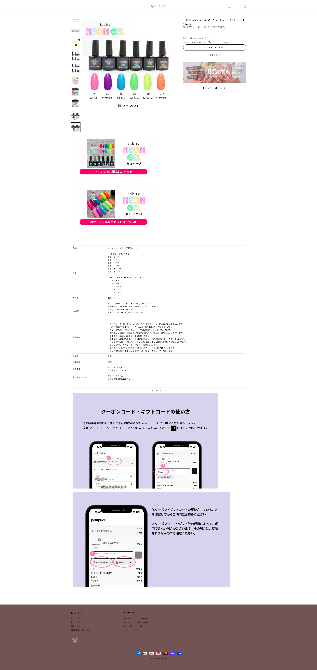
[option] (128, 65)
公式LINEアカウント (132, 630)
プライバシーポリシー (79, 618)
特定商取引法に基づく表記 (81, 630)
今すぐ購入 (215, 55)
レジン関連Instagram (133, 626)
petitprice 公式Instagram (136, 618)
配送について (75, 626)
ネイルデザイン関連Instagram (136, 622)
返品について (75, 622)
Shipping (193, 27)
